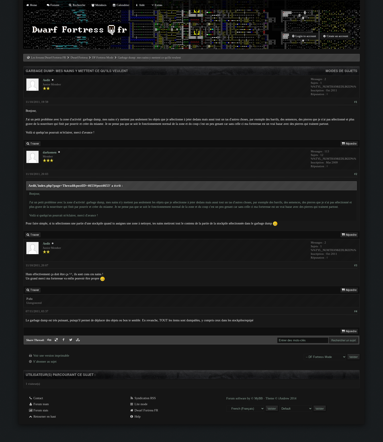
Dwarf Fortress (79, 57)
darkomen (50, 152)
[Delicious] (57, 340)
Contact (38, 398)
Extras (158, 5)
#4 (355, 311)
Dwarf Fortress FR (146, 410)
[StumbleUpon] (78, 340)
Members (100, 5)
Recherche (78, 5)
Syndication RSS (145, 398)
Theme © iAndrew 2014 (281, 398)
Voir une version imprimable (51, 355)
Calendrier (122, 5)
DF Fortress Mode (102, 57)
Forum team (41, 404)
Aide (142, 5)
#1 (355, 102)
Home (33, 5)
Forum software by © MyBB (245, 398)
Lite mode (140, 404)
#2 (355, 174)
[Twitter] (71, 340)
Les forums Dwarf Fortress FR (48, 57)
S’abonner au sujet (45, 361)
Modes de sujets (341, 70)
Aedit (46, 80)
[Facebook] (64, 340)
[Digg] (49, 340)
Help (137, 416)
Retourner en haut (44, 416)
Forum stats (40, 410)
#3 (355, 265)
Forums (54, 5)
